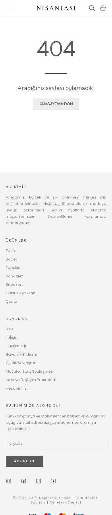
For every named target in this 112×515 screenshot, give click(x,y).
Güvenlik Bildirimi (21, 354)
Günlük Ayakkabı (21, 293)
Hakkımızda (17, 346)
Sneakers (15, 284)
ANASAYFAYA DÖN (56, 103)
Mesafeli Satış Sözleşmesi (30, 371)
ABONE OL (24, 460)
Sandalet (14, 276)
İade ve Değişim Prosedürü (31, 379)
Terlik (11, 250)
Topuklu (13, 267)
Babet (11, 259)
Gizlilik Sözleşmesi (22, 363)
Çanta (11, 301)
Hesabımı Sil (17, 388)
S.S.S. (10, 329)
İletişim (12, 337)
